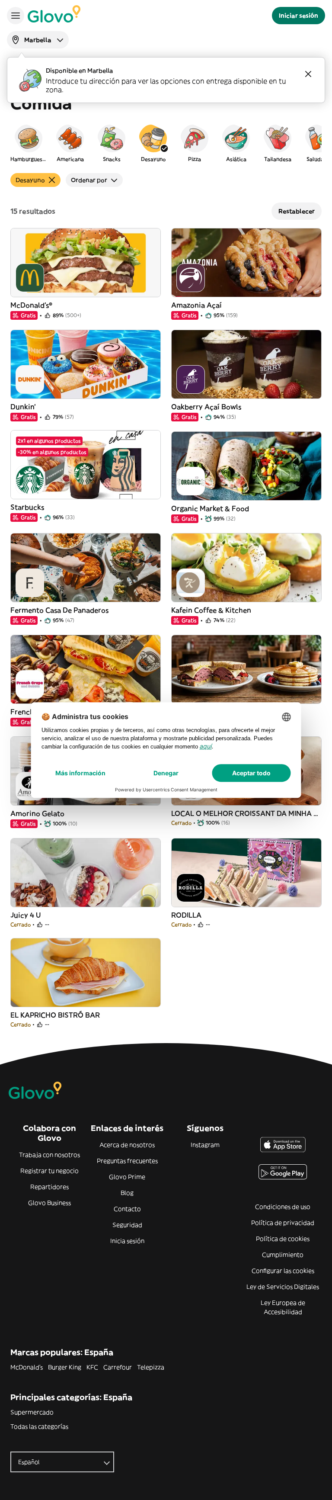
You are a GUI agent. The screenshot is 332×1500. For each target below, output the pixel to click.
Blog (127, 1193)
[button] (28, 143)
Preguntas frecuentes (127, 1161)
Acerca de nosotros (127, 1145)
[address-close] (308, 74)
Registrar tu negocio (49, 1171)
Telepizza (150, 1367)
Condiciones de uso (282, 1207)
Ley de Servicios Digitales (282, 1287)
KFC (92, 1367)
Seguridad (127, 1225)
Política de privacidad (282, 1223)
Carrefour (117, 1367)
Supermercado (32, 1412)
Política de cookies (283, 1239)
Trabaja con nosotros (49, 1155)
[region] (166, 143)
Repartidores (49, 1187)
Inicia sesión (127, 1241)
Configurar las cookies (283, 1271)
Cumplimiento (282, 1255)
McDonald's (26, 1367)
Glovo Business (49, 1203)
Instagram (205, 1145)
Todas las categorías (39, 1426)
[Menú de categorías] (15, 15)
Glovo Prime (127, 1177)
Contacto (127, 1209)
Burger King (64, 1367)
